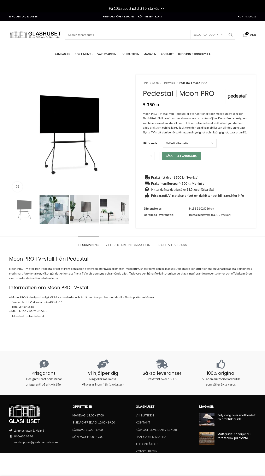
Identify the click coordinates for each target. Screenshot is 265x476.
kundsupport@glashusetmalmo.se (36, 442)
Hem (146, 82)
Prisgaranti (44, 373)
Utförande (150, 143)
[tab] (88, 243)
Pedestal (77, 258)
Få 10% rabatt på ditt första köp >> (137, 8)
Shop (155, 82)
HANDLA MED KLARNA (151, 436)
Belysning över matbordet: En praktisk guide (237, 417)
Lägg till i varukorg (181, 155)
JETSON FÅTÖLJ (147, 444)
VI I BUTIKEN (145, 415)
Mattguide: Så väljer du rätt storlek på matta (234, 436)
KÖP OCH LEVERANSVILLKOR (156, 429)
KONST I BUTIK (146, 451)
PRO (22, 297)
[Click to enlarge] (17, 187)
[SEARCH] (230, 35)
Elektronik (169, 82)
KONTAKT (143, 422)
